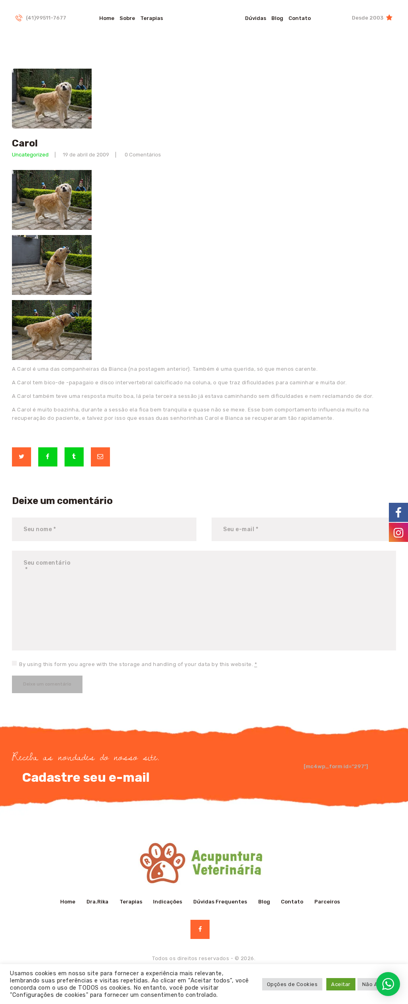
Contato (292, 902)
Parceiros (327, 902)
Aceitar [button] (341, 984)
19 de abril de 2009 (86, 155)
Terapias (131, 902)
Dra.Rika (97, 902)
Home (67, 902)
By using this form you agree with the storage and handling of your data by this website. (138, 664)
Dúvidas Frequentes (220, 902)
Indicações (167, 902)
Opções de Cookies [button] (292, 984)
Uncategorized (30, 155)
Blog (264, 902)
